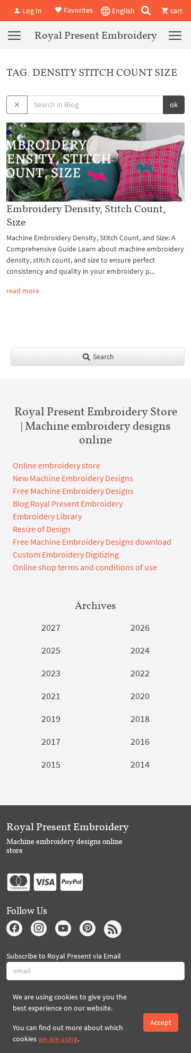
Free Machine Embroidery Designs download (92, 541)
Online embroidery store (56, 465)
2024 (140, 650)
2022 (140, 673)
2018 (140, 718)
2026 (140, 627)
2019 (50, 718)
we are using (57, 1038)
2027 (50, 627)
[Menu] (14, 35)
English (122, 10)
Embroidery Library (47, 516)
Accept (160, 1022)
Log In (31, 10)
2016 (140, 741)
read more (22, 290)
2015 (50, 764)
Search (102, 356)
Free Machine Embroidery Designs (73, 490)
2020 (140, 696)
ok (174, 104)
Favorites (77, 9)
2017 (50, 741)
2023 (50, 673)
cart (176, 10)
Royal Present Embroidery (95, 35)
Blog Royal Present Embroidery (68, 503)
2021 (50, 696)
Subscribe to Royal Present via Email (63, 956)
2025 (50, 650)
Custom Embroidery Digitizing (66, 554)
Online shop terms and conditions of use (85, 567)
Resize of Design (42, 529)
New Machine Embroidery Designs (73, 478)
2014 (140, 764)
